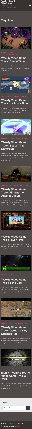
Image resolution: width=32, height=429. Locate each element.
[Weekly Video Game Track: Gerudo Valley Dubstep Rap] (16, 309)
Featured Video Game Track (10, 54)
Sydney (16, 426)
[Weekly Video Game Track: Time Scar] (16, 263)
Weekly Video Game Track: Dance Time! (13, 59)
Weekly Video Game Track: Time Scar (13, 281)
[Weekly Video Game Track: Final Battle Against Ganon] (16, 174)
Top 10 (16, 369)
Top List (20, 369)
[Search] (28, 408)
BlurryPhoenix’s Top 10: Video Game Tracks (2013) (16, 376)
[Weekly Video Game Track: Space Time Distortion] (16, 127)
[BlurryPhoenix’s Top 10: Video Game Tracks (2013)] (16, 357)
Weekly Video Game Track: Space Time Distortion (13, 145)
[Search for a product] (26, 5)
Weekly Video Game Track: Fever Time (13, 238)
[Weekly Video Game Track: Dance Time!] (16, 38)
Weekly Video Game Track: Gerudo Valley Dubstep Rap (14, 330)
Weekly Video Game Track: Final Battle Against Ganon (13, 192)
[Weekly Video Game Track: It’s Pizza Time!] (16, 84)
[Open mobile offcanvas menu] (30, 5)
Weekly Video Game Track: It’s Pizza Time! (15, 102)
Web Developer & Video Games (8, 2)
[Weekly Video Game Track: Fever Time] (16, 220)
